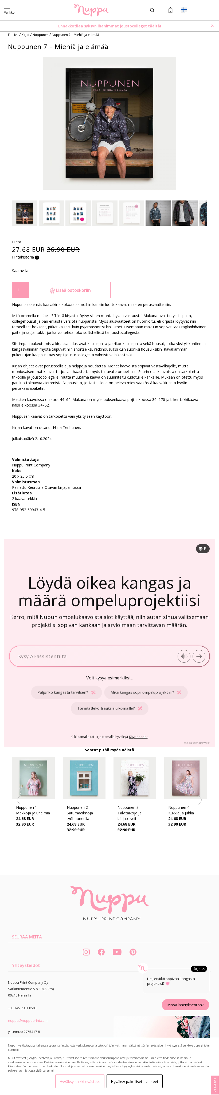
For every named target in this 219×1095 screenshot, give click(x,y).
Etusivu (13, 34)
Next (201, 800)
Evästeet (215, 1085)
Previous (19, 800)
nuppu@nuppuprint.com (28, 1020)
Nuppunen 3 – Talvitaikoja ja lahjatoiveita (130, 813)
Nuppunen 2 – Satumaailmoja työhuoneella (80, 813)
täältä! (154, 25)
